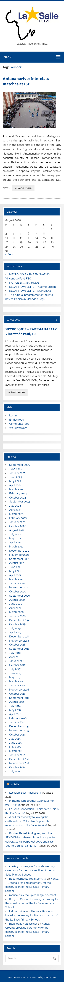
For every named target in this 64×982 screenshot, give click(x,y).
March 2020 (16, 612)
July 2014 (14, 771)
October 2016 (17, 693)
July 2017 (14, 669)
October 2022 (17, 526)
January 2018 (17, 661)
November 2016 (19, 689)
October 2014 (17, 767)
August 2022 (17, 530)
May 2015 (15, 746)
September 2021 (19, 559)
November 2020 (19, 587)
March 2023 (16, 514)
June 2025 (15, 469)
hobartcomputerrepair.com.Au (27, 878)
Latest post (13, 319)
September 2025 (19, 464)
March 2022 (16, 546)
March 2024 (16, 489)
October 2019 (17, 624)
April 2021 (15, 575)
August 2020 (17, 599)
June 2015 (15, 742)
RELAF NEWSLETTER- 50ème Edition (32, 286)
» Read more (23, 188)
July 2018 (15, 652)
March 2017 (16, 681)
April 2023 (15, 509)
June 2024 (15, 477)
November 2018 (19, 640)
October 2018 (17, 644)
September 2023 (19, 501)
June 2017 (15, 673)
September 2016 (19, 697)
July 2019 (15, 628)
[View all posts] (55, 320)
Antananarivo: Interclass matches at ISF (26, 81)
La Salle (14, 784)
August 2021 (16, 562)
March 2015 (16, 751)
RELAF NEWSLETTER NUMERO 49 (30, 290)
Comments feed (19, 423)
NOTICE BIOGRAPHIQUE (24, 282)
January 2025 (17, 473)
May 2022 (15, 538)
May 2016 (15, 710)
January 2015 (17, 755)
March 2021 (16, 579)
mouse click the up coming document (32, 895)
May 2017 (15, 677)
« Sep (8, 254)
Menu (8, 56)
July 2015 (14, 738)
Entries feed (16, 419)
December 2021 (19, 550)
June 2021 (15, 567)
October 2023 (17, 497)
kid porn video (18, 911)
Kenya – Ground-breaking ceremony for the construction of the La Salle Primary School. (30, 870)
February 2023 (18, 518)
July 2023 (15, 505)
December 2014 (19, 759)
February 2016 (17, 718)
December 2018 (19, 636)
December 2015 (19, 726)
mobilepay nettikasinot (23, 923)
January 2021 (17, 583)
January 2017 (17, 685)
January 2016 (17, 722)
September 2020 (19, 595)
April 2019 (15, 632)
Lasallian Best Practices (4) (25, 792)
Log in (13, 415)
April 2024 (15, 485)
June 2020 (15, 603)
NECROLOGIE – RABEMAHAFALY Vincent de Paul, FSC (31, 331)
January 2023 (17, 522)
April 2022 (15, 542)
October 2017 (17, 665)
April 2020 (15, 607)
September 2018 (19, 648)
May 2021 (15, 571)
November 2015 (19, 730)
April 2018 (15, 657)
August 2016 (16, 701)
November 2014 (19, 763)
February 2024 (18, 493)
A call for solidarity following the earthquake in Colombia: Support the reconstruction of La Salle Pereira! (27, 821)
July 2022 (15, 534)
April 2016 (15, 714)
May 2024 (15, 481)
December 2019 (19, 620)
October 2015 (17, 734)
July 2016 (15, 706)
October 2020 (17, 591)
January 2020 (17, 616)
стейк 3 (13, 866)
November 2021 (19, 554)
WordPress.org (18, 428)
